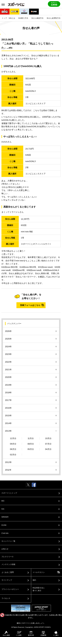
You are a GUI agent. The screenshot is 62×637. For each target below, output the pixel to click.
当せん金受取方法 (53, 18)
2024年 (8, 346)
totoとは (12, 18)
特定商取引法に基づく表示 (39, 589)
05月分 (31, 449)
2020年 (8, 377)
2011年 (8, 470)
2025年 (8, 339)
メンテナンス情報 (8, 564)
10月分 (48, 438)
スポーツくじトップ (9, 493)
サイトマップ (7, 580)
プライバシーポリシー (10, 589)
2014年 (8, 423)
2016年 (8, 408)
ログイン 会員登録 (54, 4)
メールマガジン (39, 572)
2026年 (8, 331)
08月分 (31, 444)
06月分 (13, 449)
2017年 (8, 400)
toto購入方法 (23, 18)
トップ (4, 18)
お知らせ (4, 549)
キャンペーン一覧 (8, 541)
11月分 (31, 438)
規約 (34, 580)
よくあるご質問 (8, 572)
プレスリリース (7, 557)
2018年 (8, 392)
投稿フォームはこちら (30, 305)
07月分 (48, 444)
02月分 (13, 454)
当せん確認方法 (37, 18)
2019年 (8, 385)
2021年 (8, 369)
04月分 (48, 449)
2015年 (8, 415)
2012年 (8, 462)
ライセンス (6, 598)
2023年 (8, 354)
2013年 (8, 431)
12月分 (13, 438)
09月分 (13, 444)
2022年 (8, 362)
